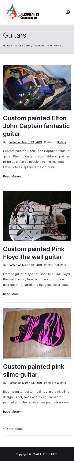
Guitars (61, 142)
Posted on (25, 142)
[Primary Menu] (68, 12)
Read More (11, 176)
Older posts (14, 429)
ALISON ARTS (48, 454)
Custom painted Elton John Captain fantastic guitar (36, 125)
